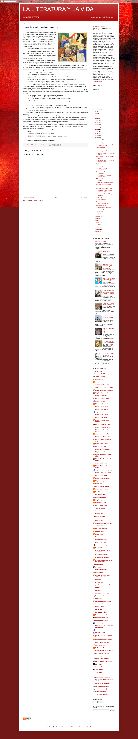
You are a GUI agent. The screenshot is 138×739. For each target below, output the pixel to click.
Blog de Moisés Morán (101, 463)
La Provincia (98, 598)
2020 (96, 120)
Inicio (56, 197)
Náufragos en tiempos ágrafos (103, 639)
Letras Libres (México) (101, 612)
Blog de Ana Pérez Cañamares (103, 404)
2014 (96, 133)
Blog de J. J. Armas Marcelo (102, 449)
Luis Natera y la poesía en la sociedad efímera (108, 304)
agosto (98, 216)
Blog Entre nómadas (100, 497)
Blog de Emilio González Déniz (103, 436)
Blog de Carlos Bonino (101, 417)
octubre (98, 211)
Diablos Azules (99, 534)
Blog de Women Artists (101, 489)
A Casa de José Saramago (102, 374)
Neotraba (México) (100, 632)
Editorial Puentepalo (100, 542)
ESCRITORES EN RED (101, 569)
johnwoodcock (75, 727)
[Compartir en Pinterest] (60, 145)
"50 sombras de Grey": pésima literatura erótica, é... (104, 191)
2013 (96, 135)
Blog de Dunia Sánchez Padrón (103, 427)
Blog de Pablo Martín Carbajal (103, 472)
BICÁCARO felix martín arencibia (104, 390)
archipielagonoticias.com (102, 384)
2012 (96, 138)
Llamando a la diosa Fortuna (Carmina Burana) (103, 169)
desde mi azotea (99, 531)
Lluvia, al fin (99, 197)
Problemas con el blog (100, 241)
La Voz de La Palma (100, 604)
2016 (96, 129)
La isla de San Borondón (101, 595)
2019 (96, 122)
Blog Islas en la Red (100, 502)
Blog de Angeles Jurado (101, 406)
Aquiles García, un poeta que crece (105, 164)
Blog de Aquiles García (101, 412)
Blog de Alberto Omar (101, 395)
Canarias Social (99, 513)
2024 (96, 111)
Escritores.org (99, 572)
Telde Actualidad (99, 669)
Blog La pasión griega (101, 505)
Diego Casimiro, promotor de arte (107, 252)
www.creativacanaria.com (102, 686)
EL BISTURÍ (98, 547)
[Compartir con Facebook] (58, 145)
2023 (96, 113)
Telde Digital (98, 675)
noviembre (99, 142)
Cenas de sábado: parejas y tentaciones (103, 172)
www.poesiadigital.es (101, 691)
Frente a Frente (99, 582)
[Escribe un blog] (55, 145)
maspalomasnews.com (101, 620)
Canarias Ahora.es (100, 508)
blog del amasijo (99, 491)
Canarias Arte (99, 511)
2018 (96, 124)
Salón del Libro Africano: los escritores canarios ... (103, 148)
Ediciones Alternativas (101, 539)
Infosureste (98, 590)
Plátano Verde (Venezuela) (102, 642)
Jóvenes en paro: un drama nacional (105, 166)
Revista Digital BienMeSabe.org (103, 656)
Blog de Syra (98, 483)
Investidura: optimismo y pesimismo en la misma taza (109, 330)
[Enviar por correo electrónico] (53, 145)
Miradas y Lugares (100, 623)
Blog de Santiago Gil (100, 481)
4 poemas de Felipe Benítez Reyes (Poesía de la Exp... (105, 144)
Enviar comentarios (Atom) (37, 200)
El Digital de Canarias (101, 554)
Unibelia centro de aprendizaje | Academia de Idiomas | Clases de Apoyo (104, 679)
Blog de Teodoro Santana (102, 486)
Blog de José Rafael (100, 452)
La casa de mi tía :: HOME (102, 593)
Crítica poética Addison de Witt (103, 523)
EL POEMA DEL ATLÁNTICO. (103, 557)
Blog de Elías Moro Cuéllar (102, 434)
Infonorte (97, 587)
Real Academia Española (102, 653)
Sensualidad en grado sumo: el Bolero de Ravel (104, 176)
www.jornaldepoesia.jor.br (102, 689)
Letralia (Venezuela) (100, 606)
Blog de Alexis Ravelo (101, 401)
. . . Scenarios (99, 371)
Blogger (92, 727)
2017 (96, 127)
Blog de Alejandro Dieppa (102, 398)
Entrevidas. (98, 567)
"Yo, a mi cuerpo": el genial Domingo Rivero (108, 341)
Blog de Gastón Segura (101, 443)
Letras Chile (98, 609)
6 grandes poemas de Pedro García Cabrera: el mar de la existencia (108, 292)
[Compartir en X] (57, 145)
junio (97, 220)
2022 (96, 116)
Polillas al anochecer (100, 648)
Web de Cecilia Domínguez (102, 683)
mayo (98, 222)
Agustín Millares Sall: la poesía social (108, 354)
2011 (96, 234)
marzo (98, 227)
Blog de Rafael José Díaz (102, 478)
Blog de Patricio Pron (101, 475)
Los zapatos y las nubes (101, 615)
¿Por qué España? (101, 205)
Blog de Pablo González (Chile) (103, 470)
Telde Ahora (98, 672)
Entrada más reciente (28, 197)
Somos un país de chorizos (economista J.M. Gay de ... (103, 202)
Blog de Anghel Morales (101, 409)
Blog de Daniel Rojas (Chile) (102, 424)
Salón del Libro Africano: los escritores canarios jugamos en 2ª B (109, 280)
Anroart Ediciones (100, 376)
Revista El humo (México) (102, 658)
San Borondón (99, 667)
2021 (96, 118)
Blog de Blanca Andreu (101, 414)
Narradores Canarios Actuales (103, 630)
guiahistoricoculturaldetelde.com (104, 585)
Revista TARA (99, 664)
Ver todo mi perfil (97, 81)
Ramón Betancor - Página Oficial (104, 650)
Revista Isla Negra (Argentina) (103, 661)
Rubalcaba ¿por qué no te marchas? (105, 151)
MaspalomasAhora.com (101, 617)
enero (98, 231)
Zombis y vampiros (101, 199)
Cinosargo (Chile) (100, 516)
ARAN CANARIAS (100, 382)
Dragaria (97, 537)
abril (97, 225)
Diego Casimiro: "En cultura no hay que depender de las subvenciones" (108, 266)
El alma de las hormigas (101, 545)
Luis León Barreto (100, 26)
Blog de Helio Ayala (100, 446)
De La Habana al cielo (101, 528)
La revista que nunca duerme (103, 601)
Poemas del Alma (100, 645)
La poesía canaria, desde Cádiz (104, 188)
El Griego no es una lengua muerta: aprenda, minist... (105, 161)
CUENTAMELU (99, 526)
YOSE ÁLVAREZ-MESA (101, 694)
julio (97, 218)
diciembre (99, 140)
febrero (98, 229)
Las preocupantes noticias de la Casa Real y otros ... (104, 208)
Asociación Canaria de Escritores (104, 387)
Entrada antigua (83, 197)
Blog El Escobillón (100, 494)
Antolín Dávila (99, 379)
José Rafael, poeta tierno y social (104, 182)
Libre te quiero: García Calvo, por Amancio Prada (104, 194)
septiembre (99, 214)
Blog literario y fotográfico (102, 393)
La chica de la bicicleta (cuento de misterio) (108, 316)
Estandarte (98, 579)
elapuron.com (99, 564)
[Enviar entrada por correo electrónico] (50, 144)
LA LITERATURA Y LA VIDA (58, 9)
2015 (96, 131)
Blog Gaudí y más (100, 500)
